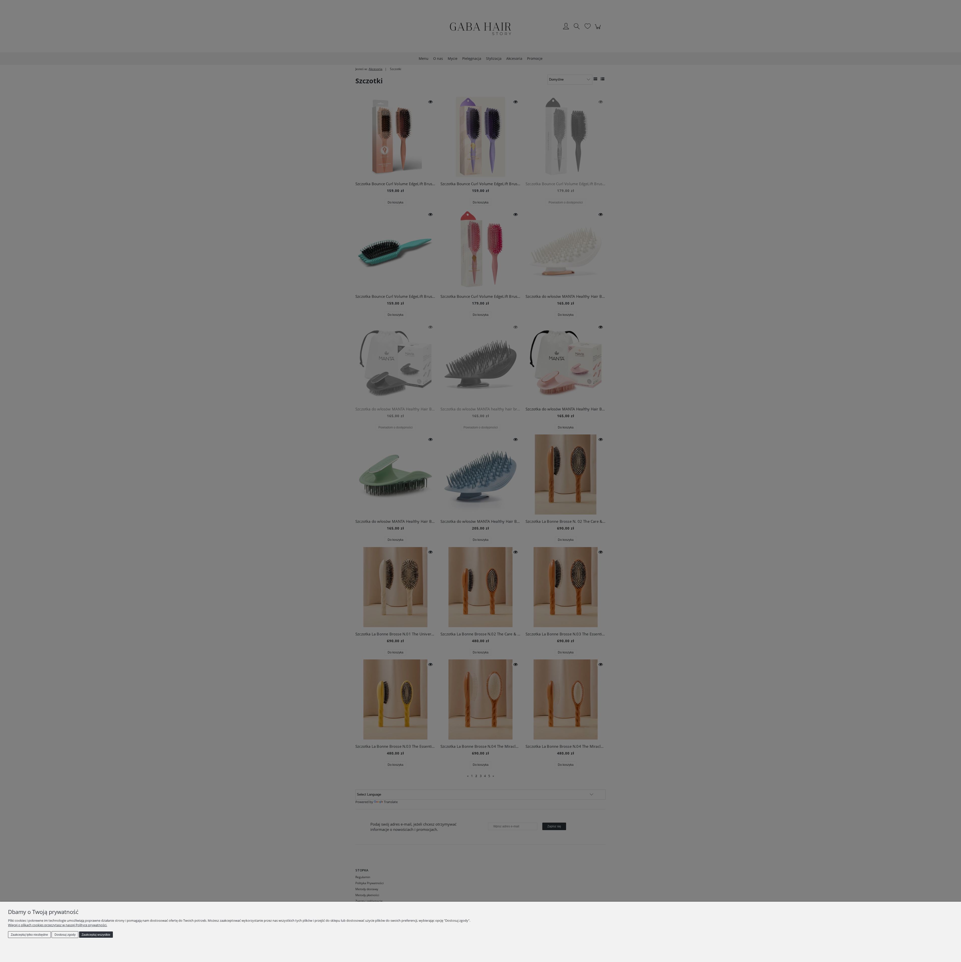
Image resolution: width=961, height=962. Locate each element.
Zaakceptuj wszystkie (96, 934)
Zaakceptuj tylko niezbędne (29, 934)
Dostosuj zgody (65, 934)
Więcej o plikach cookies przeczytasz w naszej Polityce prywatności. (57, 925)
